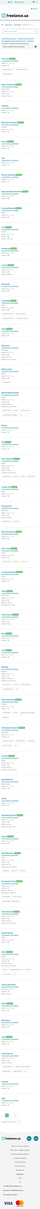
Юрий (4, 591)
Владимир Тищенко (9, 815)
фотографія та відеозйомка (11, 901)
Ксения (4, 836)
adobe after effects (22, 318)
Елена (4, 952)
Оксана (4, 425)
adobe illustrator (20, 314)
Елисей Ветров (7, 933)
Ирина (4, 1003)
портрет (22, 476)
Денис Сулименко (8, 84)
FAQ (20, 1178)
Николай (5, 1081)
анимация (31, 741)
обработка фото (25, 410)
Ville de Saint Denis (9, 984)
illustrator (22, 871)
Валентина (6, 345)
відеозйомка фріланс (9, 38)
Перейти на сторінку (9, 1122)
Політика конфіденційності (20, 1154)
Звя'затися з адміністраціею (20, 1150)
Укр (36, 1138)
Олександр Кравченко (10, 728)
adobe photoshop (8, 69)
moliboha (5, 106)
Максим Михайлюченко (10, 392)
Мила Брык (6, 1020)
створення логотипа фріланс (19, 43)
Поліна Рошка (7, 614)
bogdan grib (6, 487)
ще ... (21, 415)
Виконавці (20, 1174)
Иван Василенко (8, 853)
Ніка (3, 158)
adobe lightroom (7, 74)
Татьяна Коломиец (9, 572)
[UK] (35, 2)
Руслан (4, 141)
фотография (6, 382)
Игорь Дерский (7, 459)
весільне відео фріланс (26, 38)
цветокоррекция (8, 1066)
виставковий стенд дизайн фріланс (14, 41)
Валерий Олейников (9, 122)
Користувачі (8, 24)
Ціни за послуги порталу (20, 1146)
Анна (3, 633)
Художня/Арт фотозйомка (10, 61)
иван (3, 650)
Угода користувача (20, 1158)
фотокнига (31, 476)
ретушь (15, 410)
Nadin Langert (7, 369)
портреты (28, 969)
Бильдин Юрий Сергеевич (12, 191)
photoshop (6, 871)
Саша (4, 1037)
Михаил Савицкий (8, 175)
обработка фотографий (10, 415)
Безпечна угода (20, 1162)
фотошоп (17, 521)
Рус (29, 1138)
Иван (3, 1098)
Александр (6, 300)
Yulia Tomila (6, 548)
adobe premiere (7, 745)
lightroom (14, 871)
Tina (3, 227)
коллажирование (8, 689)
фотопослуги (17, 896)
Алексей (5, 756)
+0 (7, 63)
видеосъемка (7, 1071)
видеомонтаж (7, 521)
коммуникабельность (16, 969)
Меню (34, 9)
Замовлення (20, 1170)
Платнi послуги (20, 1166)
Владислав (6, 248)
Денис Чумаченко (8, 699)
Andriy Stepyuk (7, 911)
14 (15, 1115)
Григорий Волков (8, 208)
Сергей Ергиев (7, 1053)
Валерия (5, 667)
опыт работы (7, 974)
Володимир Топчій (9, 881)
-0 (12, 63)
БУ (20, 1182)
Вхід (10, 2)
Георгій (4, 265)
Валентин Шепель (8, 532)
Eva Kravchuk (7, 506)
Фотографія (17, 24)
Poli (3, 442)
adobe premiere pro (21, 69)
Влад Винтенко (7, 779)
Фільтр (13, 46)
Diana (4, 329)
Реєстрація (20, 2)
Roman (4, 798)
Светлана (5, 58)
